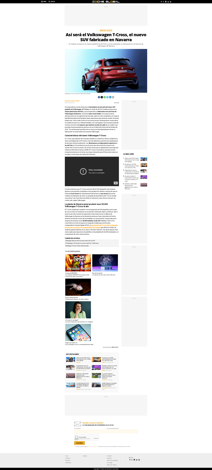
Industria (78, 370)
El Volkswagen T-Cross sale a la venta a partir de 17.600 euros (81, 243)
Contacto (109, 456)
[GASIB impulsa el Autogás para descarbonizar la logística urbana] (96, 385)
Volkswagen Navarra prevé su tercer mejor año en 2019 (80, 240)
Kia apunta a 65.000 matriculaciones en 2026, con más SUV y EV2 (109, 359)
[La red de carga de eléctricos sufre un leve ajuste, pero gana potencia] (96, 375)
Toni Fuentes (83, 370)
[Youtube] (168, 2)
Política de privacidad (112, 460)
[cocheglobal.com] (106, 1)
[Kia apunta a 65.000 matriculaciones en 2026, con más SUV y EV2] (96, 359)
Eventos (85, 456)
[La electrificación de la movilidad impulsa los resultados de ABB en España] (70, 385)
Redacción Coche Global (72, 101)
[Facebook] (161, 2)
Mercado (78, 362)
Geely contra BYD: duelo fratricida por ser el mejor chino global (83, 359)
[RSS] (170, 2)
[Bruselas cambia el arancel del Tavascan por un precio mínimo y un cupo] (96, 367)
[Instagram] (166, 2)
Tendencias (104, 379)
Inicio (66, 456)
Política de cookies (112, 465)
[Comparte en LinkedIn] (110, 97)
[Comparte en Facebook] (99, 97)
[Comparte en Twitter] (102, 97)
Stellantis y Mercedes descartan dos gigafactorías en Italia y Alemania (83, 376)
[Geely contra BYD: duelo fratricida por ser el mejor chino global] (70, 359)
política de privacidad (93, 446)
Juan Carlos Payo (109, 362)
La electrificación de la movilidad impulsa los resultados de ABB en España (82, 385)
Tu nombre (77, 428)
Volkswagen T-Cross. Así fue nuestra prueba (77, 246)
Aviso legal (109, 462)
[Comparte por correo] (113, 97)
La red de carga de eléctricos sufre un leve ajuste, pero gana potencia (108, 376)
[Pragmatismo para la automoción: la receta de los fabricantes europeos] (70, 367)
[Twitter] (163, 2)
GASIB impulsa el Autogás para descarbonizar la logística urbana (109, 384)
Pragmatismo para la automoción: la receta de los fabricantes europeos (83, 367)
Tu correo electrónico (112, 428)
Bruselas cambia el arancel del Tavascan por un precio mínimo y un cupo (109, 367)
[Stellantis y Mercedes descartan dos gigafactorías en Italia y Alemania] (70, 375)
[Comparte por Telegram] (107, 97)
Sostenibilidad (105, 387)
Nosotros (109, 458)
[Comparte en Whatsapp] (104, 97)
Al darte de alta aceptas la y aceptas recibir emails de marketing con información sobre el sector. (103, 446)
